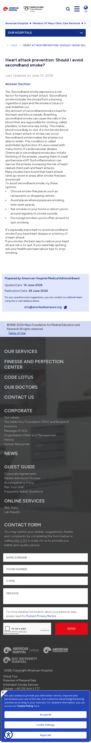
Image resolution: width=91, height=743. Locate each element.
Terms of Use (17, 333)
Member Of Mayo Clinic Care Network (56, 23)
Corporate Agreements (20, 474)
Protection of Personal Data (19, 680)
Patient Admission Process (22, 478)
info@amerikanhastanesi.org (43, 307)
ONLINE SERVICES (24, 501)
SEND (71, 629)
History (9, 439)
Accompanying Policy (19, 482)
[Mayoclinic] (34, 9)
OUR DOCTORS (21, 387)
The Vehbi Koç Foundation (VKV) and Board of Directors (36, 424)
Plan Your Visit (14, 487)
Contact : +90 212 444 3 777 (21, 688)
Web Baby (11, 507)
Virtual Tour (10, 676)
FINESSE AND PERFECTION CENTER (33, 364)
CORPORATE (18, 411)
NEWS (11, 453)
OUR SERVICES (20, 351)
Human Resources (16, 444)
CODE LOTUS (18, 377)
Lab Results (12, 512)
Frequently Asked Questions (23, 491)
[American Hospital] (10, 9)
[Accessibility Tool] (8, 734)
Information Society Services (20, 684)
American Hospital (16, 23)
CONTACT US (19, 397)
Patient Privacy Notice (41, 616)
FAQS (14, 45)
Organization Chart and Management (30, 435)
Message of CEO (16, 431)
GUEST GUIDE (19, 467)
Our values (11, 417)
